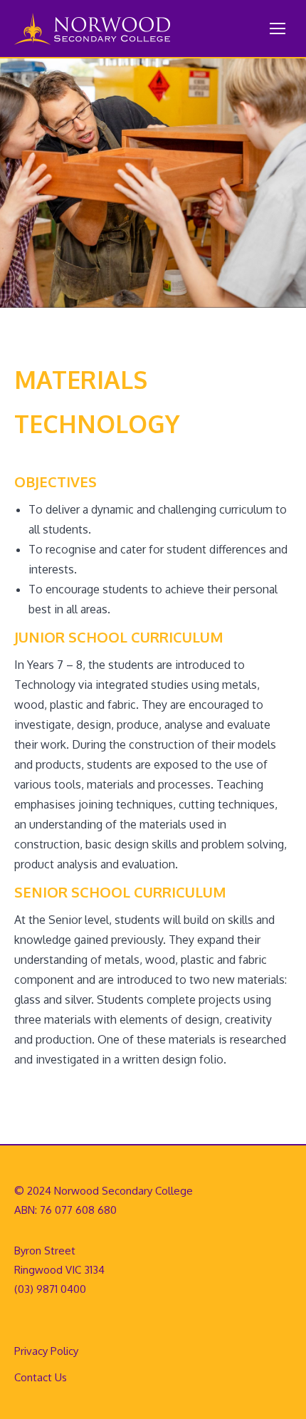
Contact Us (40, 1377)
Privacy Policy (46, 1351)
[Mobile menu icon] (277, 28)
